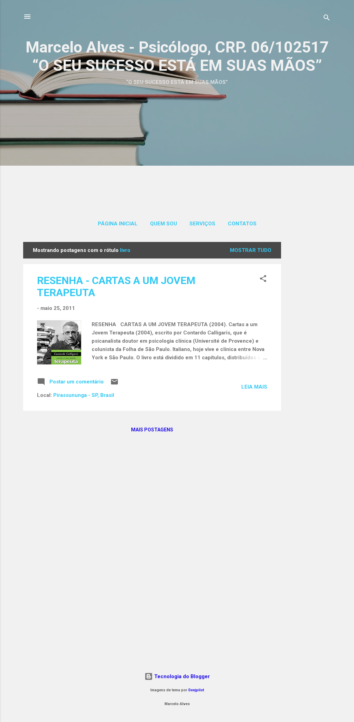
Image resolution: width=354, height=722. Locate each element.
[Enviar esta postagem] (114, 384)
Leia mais (254, 387)
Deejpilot (196, 690)
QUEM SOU (163, 224)
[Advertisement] (177, 139)
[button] (263, 279)
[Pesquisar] (327, 18)
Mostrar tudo (250, 250)
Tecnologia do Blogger (181, 676)
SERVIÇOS (202, 224)
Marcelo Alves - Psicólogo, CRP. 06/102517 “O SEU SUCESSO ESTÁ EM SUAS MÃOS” (177, 56)
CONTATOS (242, 224)
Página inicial (118, 224)
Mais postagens (152, 429)
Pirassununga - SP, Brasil (83, 395)
